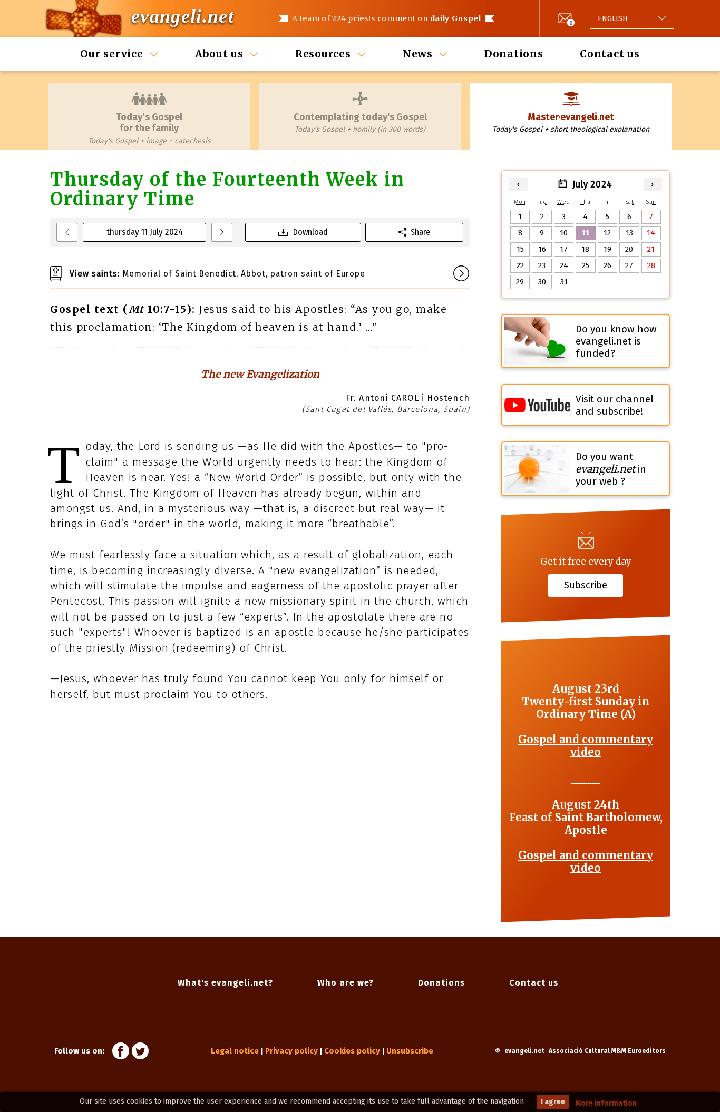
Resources (323, 53)
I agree (553, 1101)
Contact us (610, 53)
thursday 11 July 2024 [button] (144, 232)
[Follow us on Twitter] (140, 1052)
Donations (513, 53)
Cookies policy (352, 1051)
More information (606, 1103)
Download (310, 232)
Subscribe (585, 585)
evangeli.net (182, 16)
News (418, 53)
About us (219, 53)
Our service (111, 53)
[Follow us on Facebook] (120, 1052)
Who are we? (345, 983)
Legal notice (235, 1051)
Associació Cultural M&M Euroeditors (607, 1051)
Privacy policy (291, 1051)
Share (420, 232)
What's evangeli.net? (225, 983)
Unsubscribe (409, 1051)
